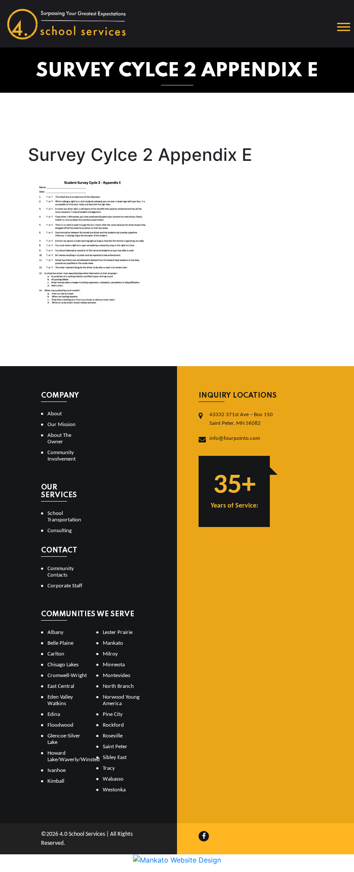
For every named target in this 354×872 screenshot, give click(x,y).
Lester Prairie (118, 632)
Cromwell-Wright (67, 675)
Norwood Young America (121, 700)
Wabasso (113, 779)
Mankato (113, 643)
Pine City (113, 714)
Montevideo (116, 675)
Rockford (113, 725)
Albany (55, 632)
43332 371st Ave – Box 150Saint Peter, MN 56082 (241, 419)
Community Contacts (60, 572)
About (54, 414)
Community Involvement (61, 456)
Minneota (114, 665)
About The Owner (59, 439)
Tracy (109, 768)
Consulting (59, 530)
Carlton (55, 654)
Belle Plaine (60, 643)
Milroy (110, 654)
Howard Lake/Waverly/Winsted (68, 756)
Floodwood (60, 725)
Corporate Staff (64, 586)
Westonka (114, 790)
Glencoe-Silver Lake (63, 739)
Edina (53, 714)
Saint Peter (115, 747)
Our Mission (61, 424)
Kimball (55, 781)
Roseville (113, 736)
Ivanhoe (56, 770)
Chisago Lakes (63, 665)
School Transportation (64, 517)
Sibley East (114, 757)
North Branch (118, 686)
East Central (60, 686)
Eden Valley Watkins (60, 700)
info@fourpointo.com (234, 438)
